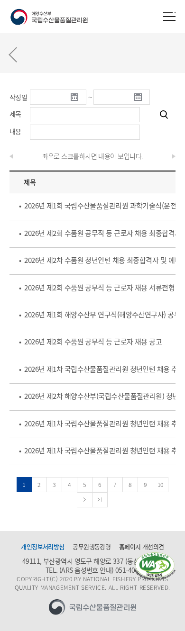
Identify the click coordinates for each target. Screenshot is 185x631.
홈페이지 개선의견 (141, 546)
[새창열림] (155, 566)
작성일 (18, 97)
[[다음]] (84, 499)
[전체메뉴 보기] (169, 16)
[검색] (163, 115)
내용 (15, 131)
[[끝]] (100, 499)
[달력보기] (78, 97)
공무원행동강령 (92, 546)
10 (160, 484)
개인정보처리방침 (43, 546)
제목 (15, 113)
